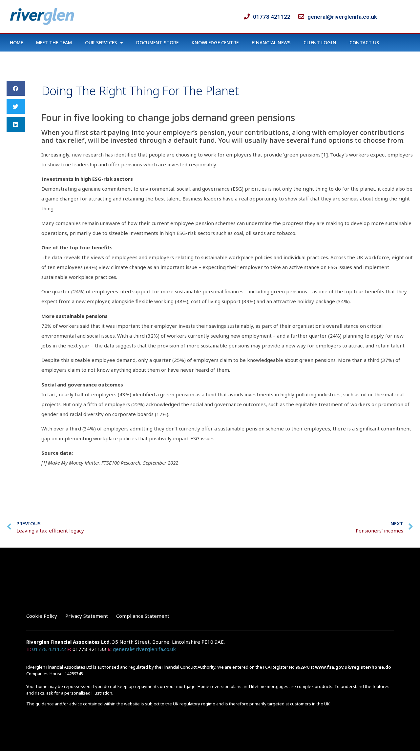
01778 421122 (49, 649)
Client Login (320, 42)
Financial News (271, 42)
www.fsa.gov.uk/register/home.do (353, 667)
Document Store (157, 42)
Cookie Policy (41, 616)
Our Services (101, 42)
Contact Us (364, 42)
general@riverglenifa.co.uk (144, 649)
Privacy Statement (86, 616)
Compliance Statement (142, 616)
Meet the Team (54, 42)
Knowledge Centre (215, 42)
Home (16, 42)
